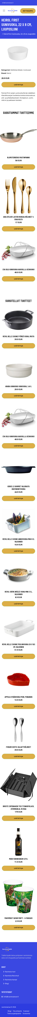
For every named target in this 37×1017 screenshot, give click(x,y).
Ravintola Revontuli (12, 976)
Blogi (7, 983)
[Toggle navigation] (4, 10)
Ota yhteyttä (17, 1011)
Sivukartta (26, 1013)
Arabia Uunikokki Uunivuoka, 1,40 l (18, 386)
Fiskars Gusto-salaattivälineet (18, 747)
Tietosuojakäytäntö (14, 1013)
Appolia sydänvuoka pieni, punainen (18, 697)
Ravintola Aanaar (11, 980)
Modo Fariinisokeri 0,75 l (18, 859)
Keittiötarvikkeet (16, 70)
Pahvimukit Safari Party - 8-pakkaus (18, 918)
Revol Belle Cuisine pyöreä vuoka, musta (18, 336)
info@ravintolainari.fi (7, 3)
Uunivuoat (27, 70)
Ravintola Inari (10, 972)
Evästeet (26, 1011)
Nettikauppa (28, 11)
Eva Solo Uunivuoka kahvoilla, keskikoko (18, 269)
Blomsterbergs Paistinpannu (18, 157)
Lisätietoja (18, 85)
